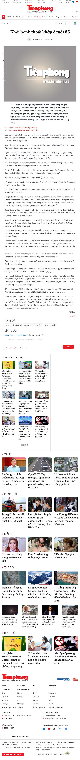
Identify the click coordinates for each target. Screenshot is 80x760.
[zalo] (61, 729)
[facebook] (73, 1)
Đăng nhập (9, 335)
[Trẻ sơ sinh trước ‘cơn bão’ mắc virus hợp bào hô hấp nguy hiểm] (42, 365)
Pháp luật (59, 17)
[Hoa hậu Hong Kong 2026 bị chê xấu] (14, 544)
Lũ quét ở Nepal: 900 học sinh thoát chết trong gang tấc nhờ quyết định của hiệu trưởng (30, 622)
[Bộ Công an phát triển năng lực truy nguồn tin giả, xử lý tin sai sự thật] (14, 464)
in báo (65, 23)
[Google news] (67, 729)
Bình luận (4, 72)
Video (4, 686)
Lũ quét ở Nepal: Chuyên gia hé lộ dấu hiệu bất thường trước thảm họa (39, 592)
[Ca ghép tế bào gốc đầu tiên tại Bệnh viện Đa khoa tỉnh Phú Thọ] (42, 395)
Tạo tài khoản (22, 335)
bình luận (70, 23)
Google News (75, 23)
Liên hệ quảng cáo (50, 713)
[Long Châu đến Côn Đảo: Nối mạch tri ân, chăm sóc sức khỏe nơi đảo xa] (25, 420)
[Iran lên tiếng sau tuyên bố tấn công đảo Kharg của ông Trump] (14, 578)
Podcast (52, 686)
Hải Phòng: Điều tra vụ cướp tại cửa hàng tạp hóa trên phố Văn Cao (66, 519)
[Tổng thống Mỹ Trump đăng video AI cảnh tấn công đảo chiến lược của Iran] (66, 578)
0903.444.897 (9, 728)
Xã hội (9, 17)
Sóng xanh (22, 17)
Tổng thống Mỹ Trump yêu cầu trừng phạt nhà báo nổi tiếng (48, 620)
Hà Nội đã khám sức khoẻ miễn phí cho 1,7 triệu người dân (8, 431)
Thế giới (45, 17)
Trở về (4, 78)
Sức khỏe (37, 17)
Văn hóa (35, 700)
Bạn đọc (51, 704)
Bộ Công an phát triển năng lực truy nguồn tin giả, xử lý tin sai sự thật (13, 479)
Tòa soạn (6, 713)
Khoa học (20, 704)
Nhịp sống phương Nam (56, 707)
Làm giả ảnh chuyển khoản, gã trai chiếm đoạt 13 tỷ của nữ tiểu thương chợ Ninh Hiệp (40, 521)
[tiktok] (55, 729)
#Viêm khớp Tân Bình (33, 325)
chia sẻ (56, 23)
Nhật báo (21, 686)
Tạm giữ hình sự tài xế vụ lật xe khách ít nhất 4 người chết (13, 517)
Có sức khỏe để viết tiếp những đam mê (21, 127)
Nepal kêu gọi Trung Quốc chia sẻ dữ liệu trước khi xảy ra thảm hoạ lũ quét (69, 622)
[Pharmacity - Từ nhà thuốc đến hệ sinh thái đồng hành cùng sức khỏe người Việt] (8, 395)
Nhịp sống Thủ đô (39, 707)
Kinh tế (15, 17)
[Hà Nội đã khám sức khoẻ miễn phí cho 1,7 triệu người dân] (8, 420)
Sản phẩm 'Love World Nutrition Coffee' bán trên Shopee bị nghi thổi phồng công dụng (8, 379)
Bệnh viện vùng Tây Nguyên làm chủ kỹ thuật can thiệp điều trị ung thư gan (25, 407)
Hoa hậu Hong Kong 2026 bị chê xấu (12, 557)
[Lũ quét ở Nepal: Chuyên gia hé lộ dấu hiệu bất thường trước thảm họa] (40, 578)
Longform (6, 689)
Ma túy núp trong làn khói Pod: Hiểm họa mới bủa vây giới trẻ (41, 431)
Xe (18, 700)
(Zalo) (58, 715)
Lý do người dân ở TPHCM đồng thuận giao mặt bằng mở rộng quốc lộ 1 (66, 479)
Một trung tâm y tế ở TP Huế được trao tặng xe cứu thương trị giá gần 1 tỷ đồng (25, 377)
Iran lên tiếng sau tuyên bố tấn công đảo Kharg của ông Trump (13, 592)
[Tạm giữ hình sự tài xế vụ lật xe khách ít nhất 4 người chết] (14, 504)
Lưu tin (4, 67)
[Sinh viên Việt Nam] (63, 679)
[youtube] (77, 1)
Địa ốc (30, 17)
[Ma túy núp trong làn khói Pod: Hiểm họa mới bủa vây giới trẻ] (42, 420)
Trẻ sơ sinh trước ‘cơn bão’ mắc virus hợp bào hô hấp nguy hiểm (41, 376)
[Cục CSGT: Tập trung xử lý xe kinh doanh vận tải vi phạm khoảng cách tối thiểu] (40, 464)
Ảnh (34, 686)
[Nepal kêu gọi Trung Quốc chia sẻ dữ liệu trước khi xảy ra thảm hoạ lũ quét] (70, 610)
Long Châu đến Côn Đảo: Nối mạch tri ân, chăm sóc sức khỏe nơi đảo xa (25, 432)
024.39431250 (9, 718)
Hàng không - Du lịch (9, 707)
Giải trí (8, 533)
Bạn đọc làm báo (14, 754)
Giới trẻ (51, 17)
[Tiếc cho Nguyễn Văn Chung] (66, 544)
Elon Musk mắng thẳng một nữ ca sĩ (38, 556)
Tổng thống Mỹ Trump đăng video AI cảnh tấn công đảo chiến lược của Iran (65, 594)
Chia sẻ (4, 61)
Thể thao (67, 17)
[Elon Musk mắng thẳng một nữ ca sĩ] (40, 544)
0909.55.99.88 (50, 715)
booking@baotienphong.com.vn (55, 718)
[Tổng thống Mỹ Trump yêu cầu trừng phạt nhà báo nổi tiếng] (50, 610)
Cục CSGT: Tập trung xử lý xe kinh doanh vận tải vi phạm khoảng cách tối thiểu (39, 481)
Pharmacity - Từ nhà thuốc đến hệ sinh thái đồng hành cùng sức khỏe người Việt (8, 407)
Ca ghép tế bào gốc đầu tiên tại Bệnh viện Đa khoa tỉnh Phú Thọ (41, 406)
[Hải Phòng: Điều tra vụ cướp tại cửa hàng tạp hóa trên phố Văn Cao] (66, 504)
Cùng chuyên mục (13, 357)
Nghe (4, 55)
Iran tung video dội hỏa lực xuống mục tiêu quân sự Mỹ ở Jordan (9, 620)
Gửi (68, 347)
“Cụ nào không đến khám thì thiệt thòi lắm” (22, 130)
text (60, 23)
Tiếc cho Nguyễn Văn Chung (64, 556)
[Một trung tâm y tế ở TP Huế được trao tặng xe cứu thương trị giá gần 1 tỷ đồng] (25, 365)
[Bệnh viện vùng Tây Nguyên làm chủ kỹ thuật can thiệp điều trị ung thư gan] (25, 395)
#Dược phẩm (50, 325)
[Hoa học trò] (75, 679)
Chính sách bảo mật (20, 737)
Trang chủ (3, 17)
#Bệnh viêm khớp (13, 325)
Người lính (75, 17)
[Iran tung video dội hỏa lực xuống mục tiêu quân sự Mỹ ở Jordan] (10, 610)
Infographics (23, 689)
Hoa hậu (36, 704)
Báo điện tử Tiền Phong (40, 9)
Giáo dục (5, 704)
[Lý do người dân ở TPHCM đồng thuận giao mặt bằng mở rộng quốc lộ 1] (66, 464)
